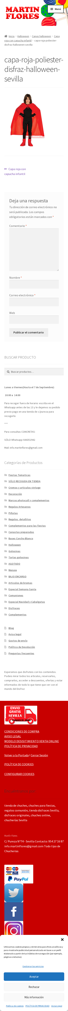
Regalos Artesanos (19, 506)
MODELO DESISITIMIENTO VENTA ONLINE (31, 741)
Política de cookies (15, 1005)
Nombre (15, 277)
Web (12, 313)
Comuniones (15, 595)
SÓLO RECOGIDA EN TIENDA (24, 481)
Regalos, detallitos (19, 519)
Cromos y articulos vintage (24, 487)
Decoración (15, 494)
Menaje (12, 570)
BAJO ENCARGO (17, 576)
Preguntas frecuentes (21, 653)
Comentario (18, 226)
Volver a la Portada (16, 755)
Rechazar (34, 987)
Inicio (12, 36)
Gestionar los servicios (33, 966)
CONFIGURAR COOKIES (19, 774)
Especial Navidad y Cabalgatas (26, 601)
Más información (34, 997)
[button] (62, 939)
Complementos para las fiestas (27, 525)
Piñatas (13, 513)
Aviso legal (14, 634)
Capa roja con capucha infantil (15, 171)
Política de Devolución (21, 647)
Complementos (17, 614)
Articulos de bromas (20, 583)
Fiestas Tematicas (19, 475)
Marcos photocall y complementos (28, 500)
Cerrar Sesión (39, 755)
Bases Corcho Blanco (20, 538)
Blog (11, 628)
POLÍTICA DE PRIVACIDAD (37, 1005)
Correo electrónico (22, 295)
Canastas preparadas (21, 532)
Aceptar (34, 976)
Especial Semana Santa (22, 589)
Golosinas (14, 551)
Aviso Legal (56, 1005)
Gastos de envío (17, 640)
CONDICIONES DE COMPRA (21, 731)
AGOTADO (14, 563)
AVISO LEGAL (12, 736)
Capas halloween (41, 36)
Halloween (23, 36)
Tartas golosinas (18, 557)
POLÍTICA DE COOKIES (19, 764)
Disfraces (14, 608)
